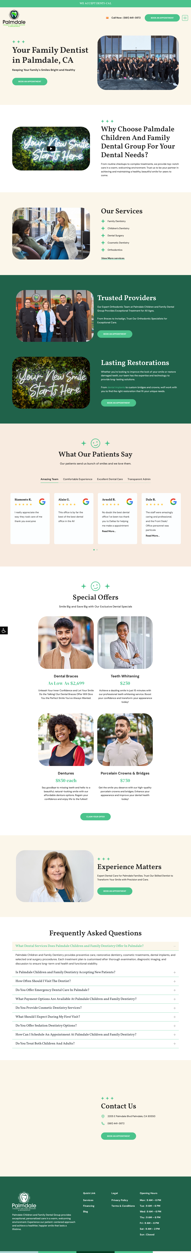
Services (88, 1200)
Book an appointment (29, 81)
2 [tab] (97, 550)
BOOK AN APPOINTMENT (114, 334)
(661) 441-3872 (116, 1123)
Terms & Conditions (123, 1205)
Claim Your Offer (95, 816)
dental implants (116, 387)
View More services (112, 258)
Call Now (126, 17)
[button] (4, 630)
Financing (88, 1205)
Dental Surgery (116, 235)
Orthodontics (115, 249)
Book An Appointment (162, 18)
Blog (85, 1211)
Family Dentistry (117, 221)
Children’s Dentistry (118, 228)
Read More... (109, 531)
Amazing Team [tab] (49, 479)
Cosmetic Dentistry (118, 242)
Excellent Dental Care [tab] (110, 479)
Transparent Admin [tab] (139, 479)
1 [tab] (94, 550)
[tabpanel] (30, 518)
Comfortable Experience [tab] (77, 479)
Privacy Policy (119, 1200)
